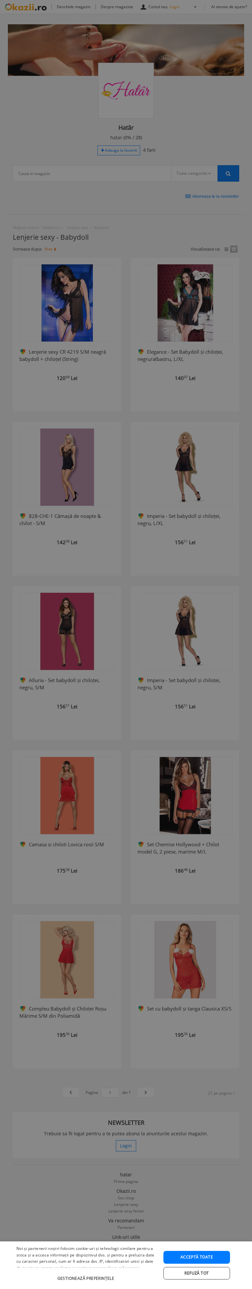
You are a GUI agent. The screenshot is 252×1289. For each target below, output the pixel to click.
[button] (86, 1275)
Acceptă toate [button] (196, 1257)
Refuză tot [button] (196, 1273)
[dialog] (126, 1265)
